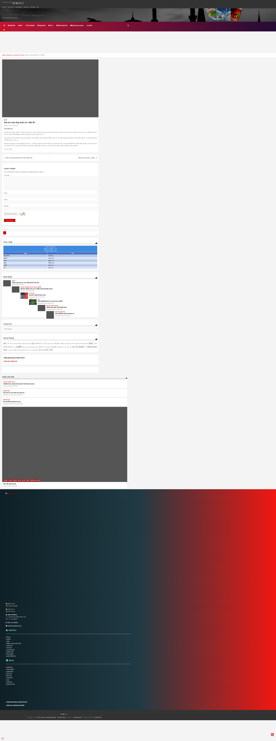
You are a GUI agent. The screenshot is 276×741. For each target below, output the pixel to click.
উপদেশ (43, 343)
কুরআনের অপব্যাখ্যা (7, 347)
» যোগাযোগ (8, 639)
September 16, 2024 (51, 309)
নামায (73, 347)
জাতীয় (38, 299)
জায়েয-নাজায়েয (57, 311)
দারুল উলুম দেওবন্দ (60, 346)
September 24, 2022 (8, 403)
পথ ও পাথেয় (10, 480)
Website (6, 206)
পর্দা (85, 346)
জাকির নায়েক (24, 346)
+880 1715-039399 (12, 622)
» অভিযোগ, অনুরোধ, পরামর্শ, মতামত (13, 643)
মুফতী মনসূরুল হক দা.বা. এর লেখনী (35, 480)
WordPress (98, 717)
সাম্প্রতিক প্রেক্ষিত (62, 311)
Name (50, 193)
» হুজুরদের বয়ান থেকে (10, 684)
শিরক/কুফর (56, 305)
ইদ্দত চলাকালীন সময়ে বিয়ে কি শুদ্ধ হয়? (12, 401)
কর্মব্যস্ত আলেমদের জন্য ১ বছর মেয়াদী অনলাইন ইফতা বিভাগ (25, 282)
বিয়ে (7, 149)
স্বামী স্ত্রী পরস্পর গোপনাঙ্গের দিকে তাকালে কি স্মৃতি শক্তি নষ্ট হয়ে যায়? (18, 384)
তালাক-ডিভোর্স (22, 287)
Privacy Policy (11, 7)
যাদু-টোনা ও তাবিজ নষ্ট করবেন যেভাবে (37, 295)
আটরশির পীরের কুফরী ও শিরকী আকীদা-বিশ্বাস (56, 307)
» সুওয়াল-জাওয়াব (9, 671)
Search (4, 232)
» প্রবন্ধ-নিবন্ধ (9, 677)
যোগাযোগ (90, 25)
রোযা (30, 350)
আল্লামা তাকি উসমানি (17, 343)
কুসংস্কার (13, 346)
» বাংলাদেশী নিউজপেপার (11, 656)
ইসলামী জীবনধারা (27, 287)
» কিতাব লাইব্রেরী (9, 654)
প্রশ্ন (51, 25)
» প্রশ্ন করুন (9, 647)
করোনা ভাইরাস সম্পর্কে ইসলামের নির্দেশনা (81, 343)
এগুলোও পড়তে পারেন (8, 377)
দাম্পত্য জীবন (54, 347)
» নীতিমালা (8, 637)
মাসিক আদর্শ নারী (15, 125)
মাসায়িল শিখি (39, 287)
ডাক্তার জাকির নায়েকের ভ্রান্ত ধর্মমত (32, 346)
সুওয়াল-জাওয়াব (42, 25)
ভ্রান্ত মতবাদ (11, 350)
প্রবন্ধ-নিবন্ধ (52, 305)
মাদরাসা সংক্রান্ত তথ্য (62, 25)
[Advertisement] (138, 42)
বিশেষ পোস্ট (35, 287)
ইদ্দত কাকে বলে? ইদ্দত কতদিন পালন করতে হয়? (14, 392)
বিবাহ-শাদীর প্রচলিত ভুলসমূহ (9, 484)
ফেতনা (5, 350)
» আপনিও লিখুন (9, 645)
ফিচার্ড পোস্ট (31, 287)
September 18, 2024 (42, 303)
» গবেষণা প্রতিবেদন (10, 669)
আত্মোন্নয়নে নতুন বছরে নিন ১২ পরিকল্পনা (86, 157)
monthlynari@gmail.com (14, 626)
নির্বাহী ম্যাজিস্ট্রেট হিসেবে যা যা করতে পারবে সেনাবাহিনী (50, 301)
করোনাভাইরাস (62, 343)
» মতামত (8, 641)
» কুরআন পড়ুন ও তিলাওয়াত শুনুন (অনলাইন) (15, 705)
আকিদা (5, 343)
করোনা (46, 343)
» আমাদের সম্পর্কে (9, 651)
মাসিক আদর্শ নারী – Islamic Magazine (23, 15)
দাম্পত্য (43, 346)
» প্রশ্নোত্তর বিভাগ (10, 649)
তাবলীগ (40, 347)
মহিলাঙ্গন (27, 480)
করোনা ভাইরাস (56, 343)
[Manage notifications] (2, 738)
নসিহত (68, 346)
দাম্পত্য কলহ (48, 346)
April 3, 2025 (15, 284)
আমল (30, 293)
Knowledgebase (18, 7)
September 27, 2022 (8, 394)
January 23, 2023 (7, 385)
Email (50, 199)
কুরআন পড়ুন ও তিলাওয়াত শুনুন (10, 361)
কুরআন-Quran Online (78, 25)
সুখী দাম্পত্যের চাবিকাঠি (43, 350)
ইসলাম (33, 343)
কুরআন (90, 343)
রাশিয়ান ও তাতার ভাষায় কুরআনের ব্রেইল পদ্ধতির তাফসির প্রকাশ (19, 157)
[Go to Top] (272, 734)
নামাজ (70, 346)
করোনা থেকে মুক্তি (50, 343)
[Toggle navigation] (4, 29)
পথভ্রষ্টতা (81, 347)
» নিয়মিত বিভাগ (9, 667)
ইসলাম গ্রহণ (38, 343)
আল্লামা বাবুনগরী (24, 343)
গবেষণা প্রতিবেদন (31, 25)
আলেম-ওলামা (11, 343)
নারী (76, 347)
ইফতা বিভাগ (13, 280)
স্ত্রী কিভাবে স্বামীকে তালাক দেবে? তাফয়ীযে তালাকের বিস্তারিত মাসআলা (36, 289)
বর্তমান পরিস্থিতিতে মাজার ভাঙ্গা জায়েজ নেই (64, 313)
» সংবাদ (7, 680)
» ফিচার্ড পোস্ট (9, 673)
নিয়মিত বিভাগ (12, 25)
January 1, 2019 (7, 125)
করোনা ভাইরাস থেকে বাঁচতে (69, 343)
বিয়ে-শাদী (5, 119)
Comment (50, 175)
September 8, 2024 (59, 315)
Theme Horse (77, 717)
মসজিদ (15, 350)
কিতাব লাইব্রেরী (26, 7)
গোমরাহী (18, 346)
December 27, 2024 (33, 297)
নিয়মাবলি (20, 25)
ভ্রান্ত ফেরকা (48, 305)
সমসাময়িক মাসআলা (35, 350)
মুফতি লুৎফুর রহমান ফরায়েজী (21, 350)
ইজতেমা (29, 343)
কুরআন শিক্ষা (95, 343)
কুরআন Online (32, 7)
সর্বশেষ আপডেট (7, 277)
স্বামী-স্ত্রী (10, 149)
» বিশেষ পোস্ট (9, 675)
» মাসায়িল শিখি (9, 682)
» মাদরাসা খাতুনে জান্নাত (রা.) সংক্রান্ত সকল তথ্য (14, 357)
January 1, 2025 (24, 290)
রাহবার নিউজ (4, 7)
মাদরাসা (38, 7)
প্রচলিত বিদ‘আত (92, 347)
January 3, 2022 (7, 486)
